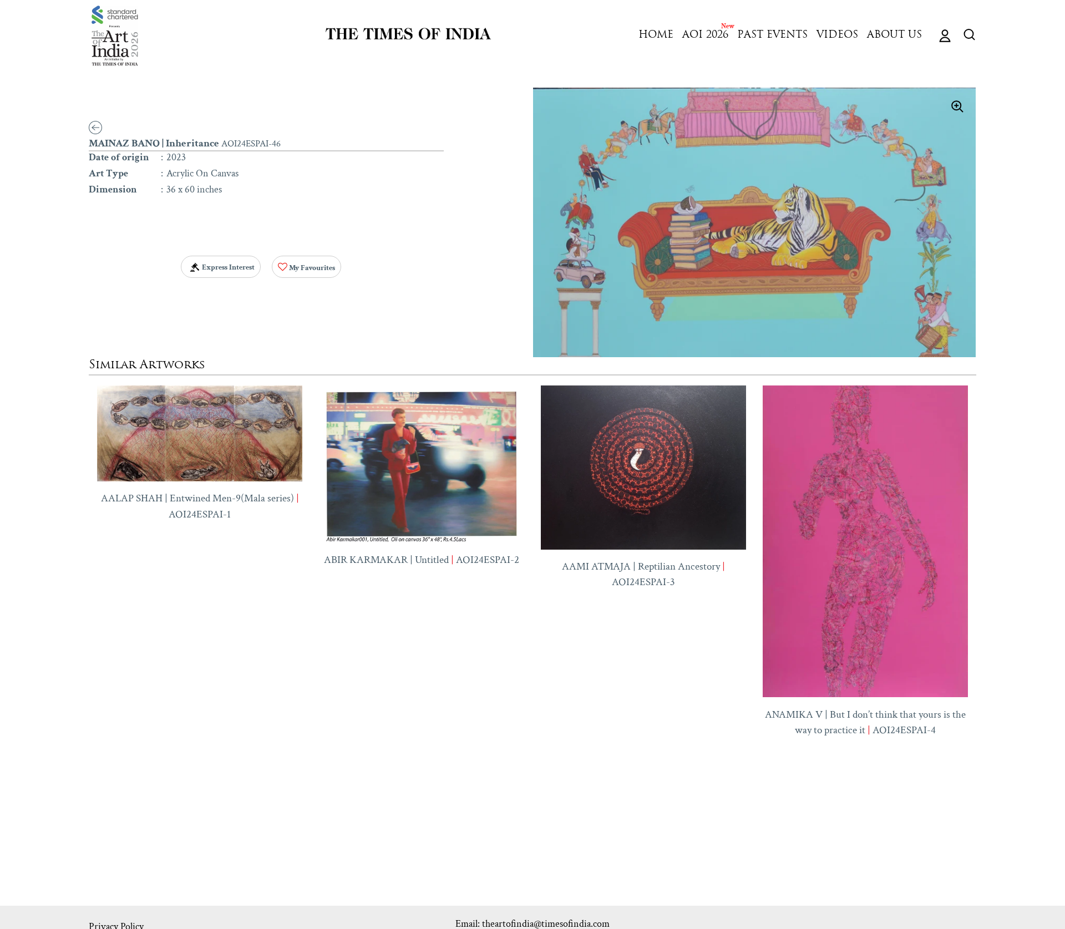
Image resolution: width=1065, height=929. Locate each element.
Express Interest (227, 267)
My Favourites (311, 268)
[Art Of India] (115, 35)
